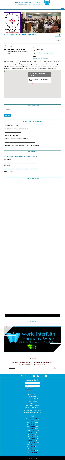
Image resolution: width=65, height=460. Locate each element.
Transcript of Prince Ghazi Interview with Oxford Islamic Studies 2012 (22, 145)
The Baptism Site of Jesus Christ (33, 412)
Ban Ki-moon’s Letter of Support (13, 135)
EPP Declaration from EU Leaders (13, 132)
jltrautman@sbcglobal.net (40, 58)
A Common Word (32, 399)
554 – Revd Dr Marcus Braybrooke (18, 231)
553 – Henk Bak (12, 274)
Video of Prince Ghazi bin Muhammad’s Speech (16, 128)
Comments (12, 368)
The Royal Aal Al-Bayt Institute (32, 410)
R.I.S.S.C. (32, 403)
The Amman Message (32, 405)
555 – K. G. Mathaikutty (15, 188)
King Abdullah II (32, 396)
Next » (32, 315)
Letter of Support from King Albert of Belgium (16, 138)
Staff (8, 220)
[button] (62, 7)
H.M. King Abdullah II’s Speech (12, 125)
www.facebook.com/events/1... (44, 53)
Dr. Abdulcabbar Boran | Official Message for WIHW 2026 (32, 362)
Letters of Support (32, 178)
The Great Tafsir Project (32, 408)
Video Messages (32, 321)
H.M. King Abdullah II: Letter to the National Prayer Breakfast (20, 142)
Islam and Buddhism (32, 401)
